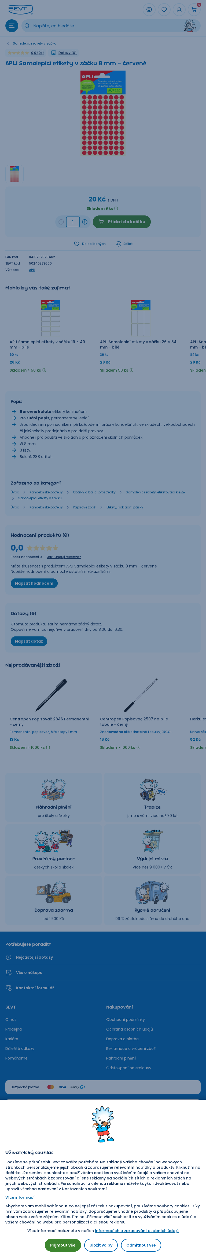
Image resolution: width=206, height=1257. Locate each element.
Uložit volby (101, 1245)
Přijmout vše (63, 1245)
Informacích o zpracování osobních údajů (137, 1230)
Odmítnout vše (141, 1245)
